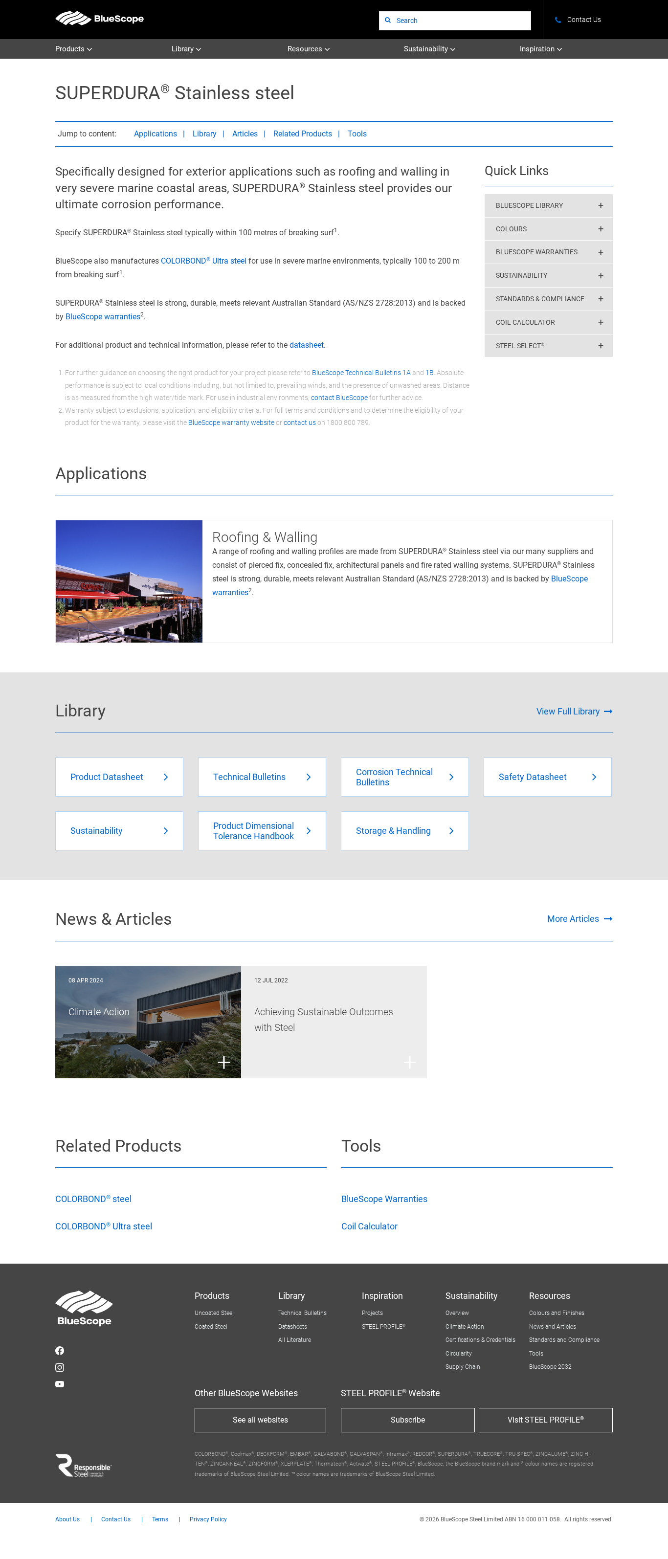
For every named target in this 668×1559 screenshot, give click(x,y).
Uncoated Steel (214, 1313)
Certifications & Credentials (480, 1339)
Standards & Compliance (540, 299)
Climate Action (464, 1326)
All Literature (294, 1339)
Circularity (458, 1353)
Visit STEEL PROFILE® (546, 1420)
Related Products (302, 133)
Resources (306, 49)
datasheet (306, 345)
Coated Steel (211, 1326)
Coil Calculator (369, 1226)
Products (71, 49)
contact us (300, 422)
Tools (357, 133)
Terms (160, 1519)
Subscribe (408, 1420)
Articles (245, 133)
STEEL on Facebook (59, 1350)
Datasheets (292, 1326)
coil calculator (525, 322)
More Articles (573, 918)
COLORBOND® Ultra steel (203, 261)
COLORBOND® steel (93, 1199)
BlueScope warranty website (231, 422)
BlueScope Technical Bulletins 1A (361, 373)
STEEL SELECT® (520, 346)
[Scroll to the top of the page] (647, 1538)
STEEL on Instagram (59, 1367)
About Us (67, 1519)
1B (429, 373)
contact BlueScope (339, 397)
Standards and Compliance (564, 1339)
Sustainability (427, 49)
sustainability (521, 275)
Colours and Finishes (556, 1313)
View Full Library (568, 711)
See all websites (260, 1420)
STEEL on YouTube (59, 1384)
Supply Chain (462, 1366)
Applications (155, 133)
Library (184, 49)
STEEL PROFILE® (383, 1326)
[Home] (99, 17)
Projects (372, 1313)
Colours (511, 229)
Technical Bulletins (302, 1313)
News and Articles (552, 1326)
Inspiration (538, 49)
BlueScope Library (529, 205)
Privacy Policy (208, 1519)
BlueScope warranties (103, 316)
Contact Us (116, 1519)
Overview (457, 1313)
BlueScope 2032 (550, 1366)
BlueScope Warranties (537, 252)
